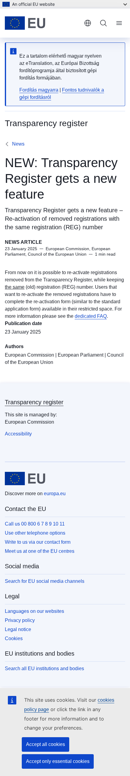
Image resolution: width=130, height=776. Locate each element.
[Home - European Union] (42, 23)
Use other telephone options (35, 533)
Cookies (14, 638)
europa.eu (55, 493)
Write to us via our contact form (37, 542)
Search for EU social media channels (44, 581)
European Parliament (80, 355)
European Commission (29, 355)
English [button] (87, 23)
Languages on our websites (34, 611)
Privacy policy (20, 620)
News (18, 143)
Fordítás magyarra (38, 89)
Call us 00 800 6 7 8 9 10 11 (35, 523)
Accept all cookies (45, 744)
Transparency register (34, 402)
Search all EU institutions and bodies (44, 668)
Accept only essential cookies (57, 761)
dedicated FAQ (91, 316)
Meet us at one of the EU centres (39, 551)
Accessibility (18, 433)
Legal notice (18, 629)
